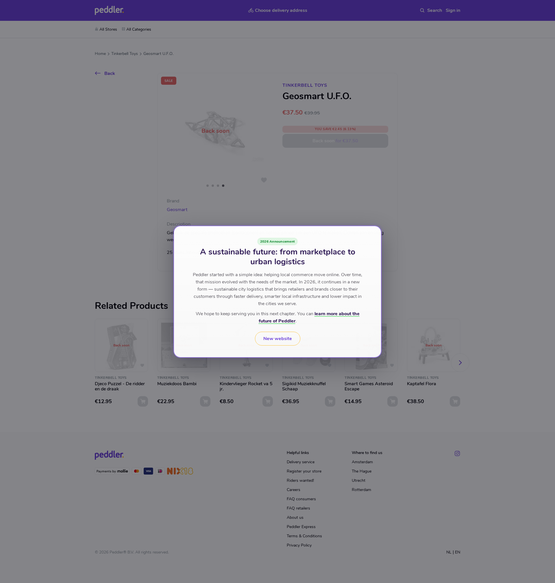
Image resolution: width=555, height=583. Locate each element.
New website (277, 338)
